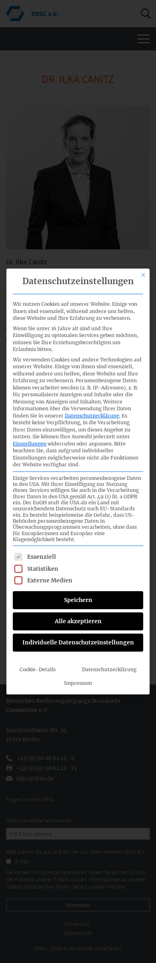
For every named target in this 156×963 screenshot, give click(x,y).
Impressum (78, 683)
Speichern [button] (78, 600)
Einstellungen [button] (29, 444)
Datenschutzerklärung (92, 416)
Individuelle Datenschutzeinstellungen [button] (78, 642)
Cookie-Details (38, 669)
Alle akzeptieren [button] (78, 621)
